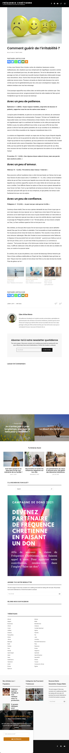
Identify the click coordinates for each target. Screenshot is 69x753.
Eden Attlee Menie (25, 314)
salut (9, 655)
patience (36, 646)
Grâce (9, 637)
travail (36, 662)
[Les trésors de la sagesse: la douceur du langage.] (52, 271)
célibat (9, 630)
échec (9, 666)
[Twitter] (12, 61)
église (36, 666)
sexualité (37, 657)
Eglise (36, 630)
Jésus (9, 639)
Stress (36, 659)
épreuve (10, 668)
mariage (10, 641)
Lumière (36, 639)
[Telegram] (19, 61)
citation (36, 626)
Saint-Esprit (11, 653)
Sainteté (36, 653)
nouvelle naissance (39, 641)
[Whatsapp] (16, 61)
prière (36, 648)
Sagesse (36, 650)
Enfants (10, 632)
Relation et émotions (14, 52)
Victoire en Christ (39, 664)
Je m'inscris (17, 739)
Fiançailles (11, 635)
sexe (9, 657)
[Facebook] (9, 61)
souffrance (11, 659)
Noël (9, 644)
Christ (9, 626)
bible (35, 621)
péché (9, 650)
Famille (36, 632)
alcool (9, 619)
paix (35, 644)
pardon (9, 646)
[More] (26, 61)
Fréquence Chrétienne (17, 3)
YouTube (57, 3)
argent (9, 621)
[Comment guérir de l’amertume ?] (15, 271)
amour (36, 619)
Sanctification (38, 655)
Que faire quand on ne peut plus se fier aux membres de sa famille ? (13, 470)
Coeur (9, 628)
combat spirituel (38, 628)
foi (35, 635)
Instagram (54, 3)
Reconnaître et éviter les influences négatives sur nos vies (34, 470)
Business (10, 623)
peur (9, 648)
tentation (10, 662)
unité (9, 664)
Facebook (51, 3)
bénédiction (37, 623)
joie (35, 637)
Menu (64, 3)
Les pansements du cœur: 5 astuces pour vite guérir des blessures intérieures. (55, 470)
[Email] (23, 61)
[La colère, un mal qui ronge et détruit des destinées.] (34, 271)
